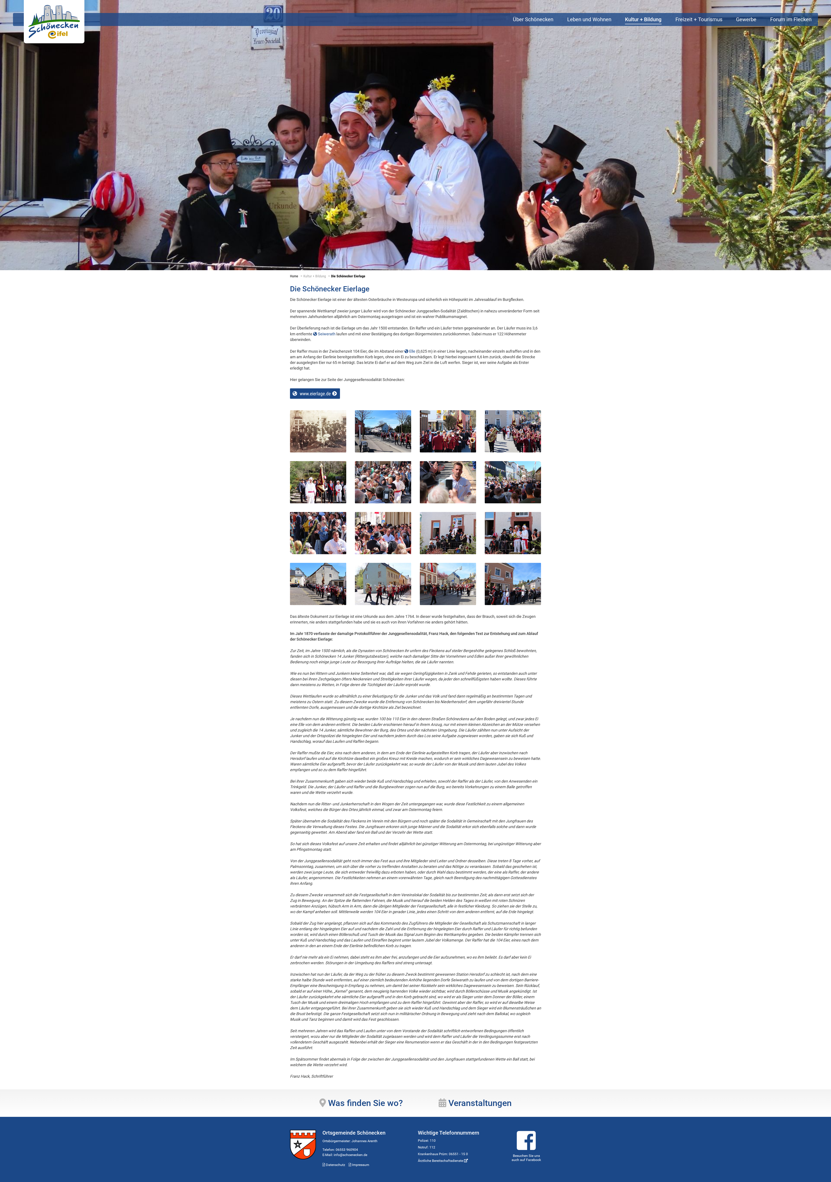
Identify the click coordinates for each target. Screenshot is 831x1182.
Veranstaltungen (479, 1103)
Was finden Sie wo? (364, 1103)
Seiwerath (326, 334)
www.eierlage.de (315, 393)
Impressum (360, 1165)
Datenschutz (335, 1165)
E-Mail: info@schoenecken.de (344, 1155)
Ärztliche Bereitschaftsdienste (441, 1161)
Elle (412, 351)
